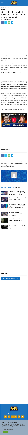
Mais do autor (18, 187)
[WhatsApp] (9, 22)
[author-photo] (14, 178)
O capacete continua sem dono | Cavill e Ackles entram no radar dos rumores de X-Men (17, 199)
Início (2, 7)
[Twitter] (5, 22)
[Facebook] (2, 22)
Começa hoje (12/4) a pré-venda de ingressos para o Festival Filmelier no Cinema (7, 165)
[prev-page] (2, 232)
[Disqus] (14, 253)
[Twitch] (19, 416)
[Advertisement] (14, 40)
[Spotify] (22, 416)
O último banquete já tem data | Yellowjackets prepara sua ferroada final (17, 220)
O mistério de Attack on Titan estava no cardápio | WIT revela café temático (17, 214)
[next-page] (4, 232)
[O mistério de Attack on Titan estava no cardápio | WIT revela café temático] (4, 214)
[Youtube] (12, 416)
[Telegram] (12, 22)
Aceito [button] (5, 431)
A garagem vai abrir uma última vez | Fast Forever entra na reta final (17, 227)
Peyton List (8, 149)
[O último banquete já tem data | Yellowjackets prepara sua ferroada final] (4, 220)
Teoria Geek (5, 19)
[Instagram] (9, 416)
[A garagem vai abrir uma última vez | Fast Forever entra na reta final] (4, 227)
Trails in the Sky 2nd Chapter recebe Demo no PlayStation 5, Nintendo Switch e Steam (17, 193)
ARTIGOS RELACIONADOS (7, 187)
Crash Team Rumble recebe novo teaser (20, 164)
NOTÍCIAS (7, 7)
